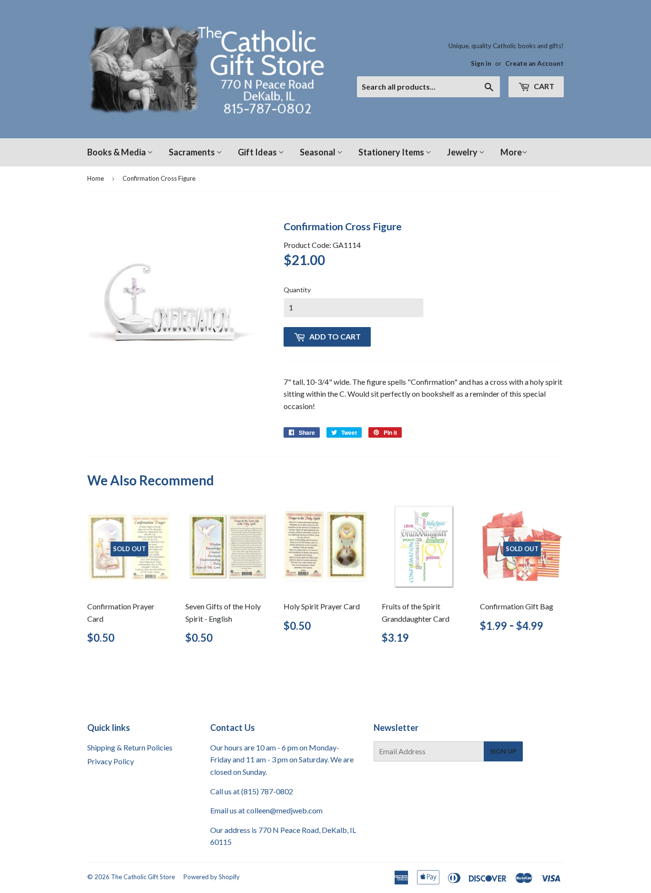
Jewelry (463, 152)
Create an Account (534, 63)
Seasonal (318, 152)
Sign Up (503, 751)
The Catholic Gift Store (143, 877)
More (511, 152)
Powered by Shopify (211, 877)
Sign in (481, 63)
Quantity (297, 290)
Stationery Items (392, 152)
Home (95, 178)
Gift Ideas (258, 152)
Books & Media (117, 152)
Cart (543, 86)
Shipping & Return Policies (130, 747)
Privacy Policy (110, 761)
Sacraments (192, 152)
